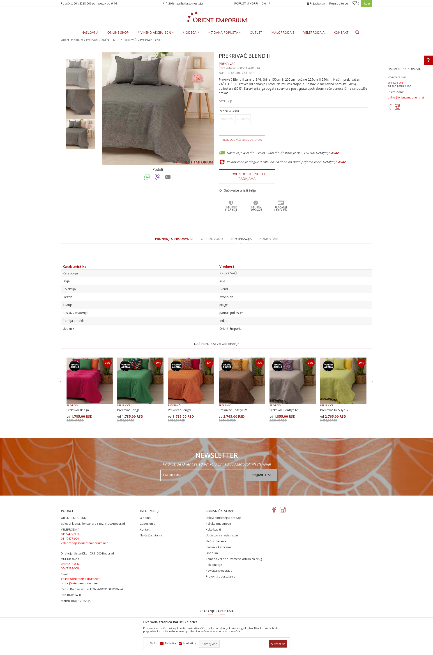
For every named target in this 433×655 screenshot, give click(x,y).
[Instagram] (283, 509)
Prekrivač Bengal (78, 410)
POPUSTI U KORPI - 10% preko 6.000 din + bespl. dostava (216, 3)
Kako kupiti (213, 529)
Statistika (170, 643)
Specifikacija (241, 238)
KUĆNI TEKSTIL (110, 40)
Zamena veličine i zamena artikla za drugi (234, 559)
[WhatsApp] (147, 178)
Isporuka (212, 553)
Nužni (153, 643)
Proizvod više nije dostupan (242, 140)
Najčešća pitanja (151, 535)
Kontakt (145, 529)
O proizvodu (212, 238)
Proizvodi (92, 40)
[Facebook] (274, 509)
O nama (145, 518)
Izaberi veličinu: (229, 111)
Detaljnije (225, 101)
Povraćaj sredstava (219, 570)
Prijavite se (262, 475)
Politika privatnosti (218, 524)
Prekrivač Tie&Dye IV (233, 410)
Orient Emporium (72, 40)
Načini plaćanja (216, 541)
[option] (216, 3)
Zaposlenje (147, 524)
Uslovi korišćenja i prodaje (224, 518)
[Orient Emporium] (217, 16)
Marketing (189, 643)
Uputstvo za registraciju (222, 535)
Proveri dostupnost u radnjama (247, 176)
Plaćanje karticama (219, 547)
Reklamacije (214, 565)
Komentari (268, 238)
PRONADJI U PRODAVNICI (174, 238)
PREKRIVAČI (130, 40)
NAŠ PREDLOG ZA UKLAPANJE (216, 344)
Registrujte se (338, 3)
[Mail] (168, 178)
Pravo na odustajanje (220, 576)
